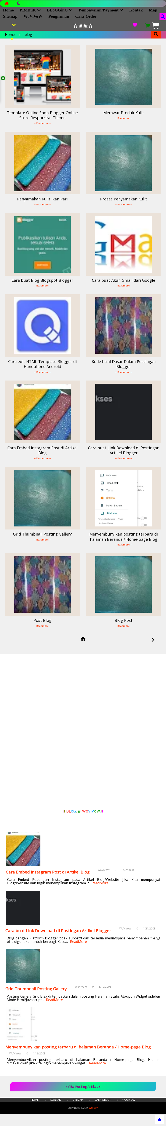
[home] (83, 639)
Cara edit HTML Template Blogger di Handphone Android (42, 364)
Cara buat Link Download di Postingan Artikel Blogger (123, 450)
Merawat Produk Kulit (123, 112)
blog (28, 34)
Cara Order (102, 1100)
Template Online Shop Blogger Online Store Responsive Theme (42, 115)
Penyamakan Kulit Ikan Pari (42, 199)
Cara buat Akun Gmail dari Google (123, 280)
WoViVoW (33, 16)
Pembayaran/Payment (99, 10)
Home (8, 10)
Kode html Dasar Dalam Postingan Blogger (124, 364)
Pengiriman (58, 16)
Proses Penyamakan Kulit (123, 199)
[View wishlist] (135, 26)
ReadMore (100, 883)
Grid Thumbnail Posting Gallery (42, 534)
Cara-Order (85, 16)
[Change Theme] (16, 4)
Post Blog (42, 620)
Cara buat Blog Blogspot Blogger (42, 280)
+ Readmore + (42, 123)
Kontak (136, 10)
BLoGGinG (58, 10)
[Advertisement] (25, 733)
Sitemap (10, 16)
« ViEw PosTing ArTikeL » (83, 1086)
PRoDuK (28, 10)
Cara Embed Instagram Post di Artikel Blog (42, 450)
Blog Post (123, 620)
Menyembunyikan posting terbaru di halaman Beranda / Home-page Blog (123, 536)
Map (153, 10)
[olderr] (152, 640)
